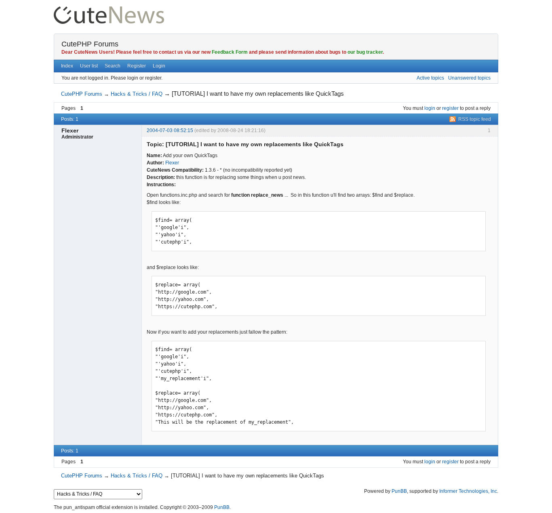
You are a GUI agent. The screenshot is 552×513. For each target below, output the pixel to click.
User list (89, 66)
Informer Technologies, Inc (468, 491)
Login (159, 66)
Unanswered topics (469, 78)
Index (67, 66)
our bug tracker (365, 52)
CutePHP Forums (89, 44)
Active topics (430, 78)
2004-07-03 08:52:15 (170, 130)
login (429, 108)
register (450, 108)
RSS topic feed (474, 119)
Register (136, 66)
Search (112, 66)
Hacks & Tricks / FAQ (136, 94)
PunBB (399, 491)
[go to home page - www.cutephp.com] (109, 9)
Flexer (172, 163)
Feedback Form (230, 52)
